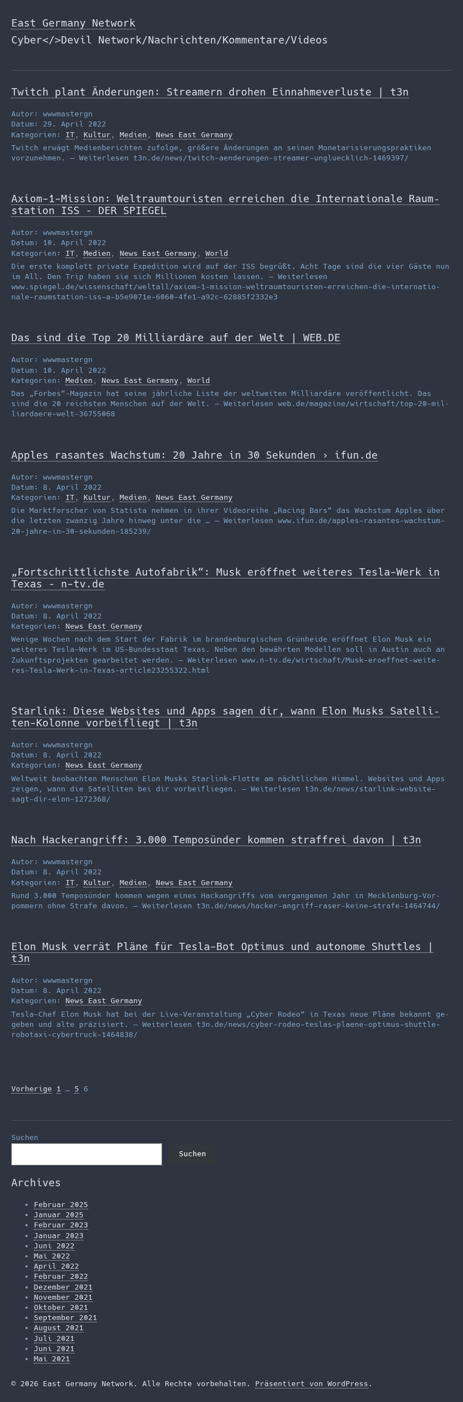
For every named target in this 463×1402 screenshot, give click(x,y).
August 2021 (59, 1327)
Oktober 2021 (61, 1307)
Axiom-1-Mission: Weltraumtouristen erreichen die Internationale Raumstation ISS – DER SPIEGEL (225, 204)
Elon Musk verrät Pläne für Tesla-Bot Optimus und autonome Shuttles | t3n (222, 952)
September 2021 (65, 1317)
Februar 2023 (61, 1225)
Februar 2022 (61, 1276)
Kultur (97, 134)
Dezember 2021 (63, 1287)
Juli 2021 (54, 1338)
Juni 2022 (54, 1246)
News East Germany (194, 134)
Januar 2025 (59, 1215)
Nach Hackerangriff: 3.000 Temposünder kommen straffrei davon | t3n (216, 840)
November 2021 (63, 1297)
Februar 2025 (61, 1204)
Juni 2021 (54, 1348)
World (217, 253)
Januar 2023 (59, 1235)
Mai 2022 (52, 1256)
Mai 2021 (52, 1359)
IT (70, 134)
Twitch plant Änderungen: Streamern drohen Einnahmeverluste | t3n (210, 92)
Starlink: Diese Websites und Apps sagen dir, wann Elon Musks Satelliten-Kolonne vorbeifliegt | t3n (225, 717)
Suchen (24, 1137)
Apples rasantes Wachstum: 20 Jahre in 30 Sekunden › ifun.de (194, 455)
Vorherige (31, 1089)
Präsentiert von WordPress (311, 1383)
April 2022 (56, 1266)
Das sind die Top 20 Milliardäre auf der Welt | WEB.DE (175, 337)
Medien (133, 134)
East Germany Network (73, 23)
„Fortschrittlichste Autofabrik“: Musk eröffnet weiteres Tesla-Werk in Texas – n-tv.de (225, 578)
